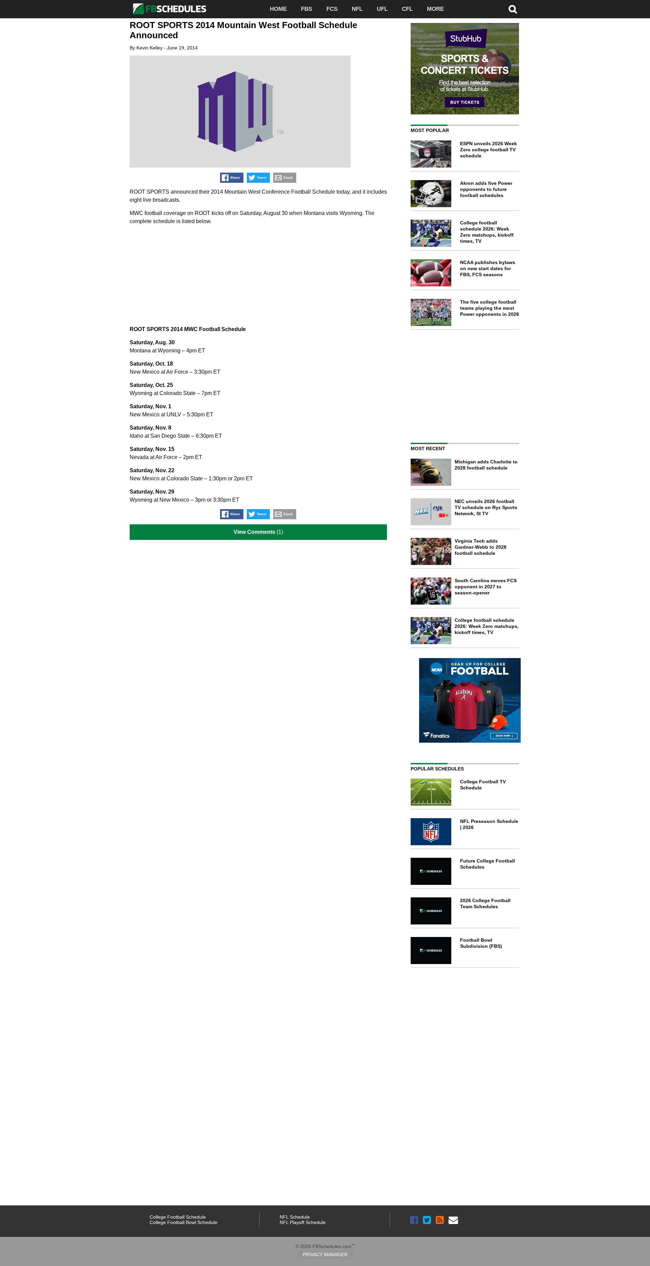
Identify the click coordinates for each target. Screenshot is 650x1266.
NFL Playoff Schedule (303, 1222)
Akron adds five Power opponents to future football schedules (486, 189)
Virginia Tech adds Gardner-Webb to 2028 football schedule (480, 547)
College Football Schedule (178, 1217)
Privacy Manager (325, 1254)
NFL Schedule (295, 1217)
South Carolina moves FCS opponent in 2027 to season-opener (486, 586)
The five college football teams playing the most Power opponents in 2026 (489, 308)
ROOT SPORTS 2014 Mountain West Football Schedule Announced (243, 30)
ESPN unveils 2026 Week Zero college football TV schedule (488, 149)
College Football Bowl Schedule (183, 1222)
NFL (357, 9)
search (513, 9)
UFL (382, 9)
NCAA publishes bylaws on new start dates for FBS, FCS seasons (487, 268)
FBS (306, 9)
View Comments (254, 532)
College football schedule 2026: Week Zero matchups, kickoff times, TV (487, 626)
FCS (332, 9)
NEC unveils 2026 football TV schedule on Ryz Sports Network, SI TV (486, 507)
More (435, 9)
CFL (407, 9)
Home (278, 9)
